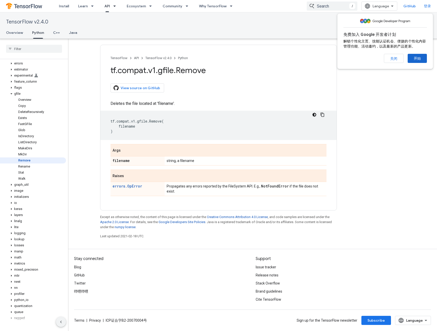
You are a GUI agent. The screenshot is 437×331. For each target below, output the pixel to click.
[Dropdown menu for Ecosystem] (152, 6)
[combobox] (332, 6)
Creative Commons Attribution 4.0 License (237, 217)
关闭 (393, 58)
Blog (77, 267)
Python (38, 32)
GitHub (409, 6)
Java (73, 32)
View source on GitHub (140, 88)
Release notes (267, 275)
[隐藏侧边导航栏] (61, 322)
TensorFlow (119, 58)
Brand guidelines (269, 291)
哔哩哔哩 (81, 291)
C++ (56, 32)
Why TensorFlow (213, 6)
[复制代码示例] (322, 115)
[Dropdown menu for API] (116, 6)
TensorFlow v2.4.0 (27, 22)
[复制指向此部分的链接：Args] (126, 151)
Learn (83, 6)
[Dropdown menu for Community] (188, 6)
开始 (417, 58)
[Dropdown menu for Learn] (94, 6)
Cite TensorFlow (268, 299)
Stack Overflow (268, 283)
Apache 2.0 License (114, 222)
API (107, 6)
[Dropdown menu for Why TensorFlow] (233, 6)
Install (64, 6)
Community (172, 6)
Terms (79, 320)
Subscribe (376, 320)
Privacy (95, 320)
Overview (14, 32)
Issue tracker (266, 267)
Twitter (80, 283)
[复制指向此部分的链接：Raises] (129, 176)
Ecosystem (136, 6)
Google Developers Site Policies (182, 222)
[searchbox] (34, 49)
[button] (33, 63)
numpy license (125, 227)
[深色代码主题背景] (314, 115)
